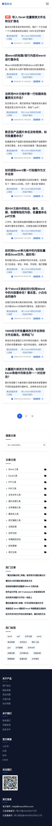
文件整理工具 (14, 507)
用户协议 (7, 685)
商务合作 (7, 729)
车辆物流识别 (14, 539)
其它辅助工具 (14, 520)
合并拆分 (23, 642)
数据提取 (11, 659)
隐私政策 (7, 690)
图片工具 (35, 642)
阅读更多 (36, 43)
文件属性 (35, 659)
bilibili (5, 759)
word (10, 636)
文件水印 (31, 647)
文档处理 (12, 526)
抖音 (5, 750)
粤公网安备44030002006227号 (28, 815)
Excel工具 (12, 475)
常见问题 (7, 694)
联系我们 (7, 720)
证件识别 (12, 533)
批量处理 (23, 659)
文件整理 (19, 647)
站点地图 (7, 703)
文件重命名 (24, 653)
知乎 (5, 755)
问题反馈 (7, 725)
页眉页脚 (11, 653)
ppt (9, 647)
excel (39, 636)
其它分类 (12, 552)
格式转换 (11, 642)
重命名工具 (13, 514)
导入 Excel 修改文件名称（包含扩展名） (31, 37)
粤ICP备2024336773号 (26, 811)
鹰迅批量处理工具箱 (12, 37)
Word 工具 (13, 469)
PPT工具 (12, 482)
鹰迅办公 (7, 3)
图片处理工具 (14, 501)
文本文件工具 (14, 494)
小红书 (6, 746)
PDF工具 (12, 488)
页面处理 (37, 653)
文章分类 (7, 699)
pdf (18, 636)
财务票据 (12, 545)
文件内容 (28, 636)
